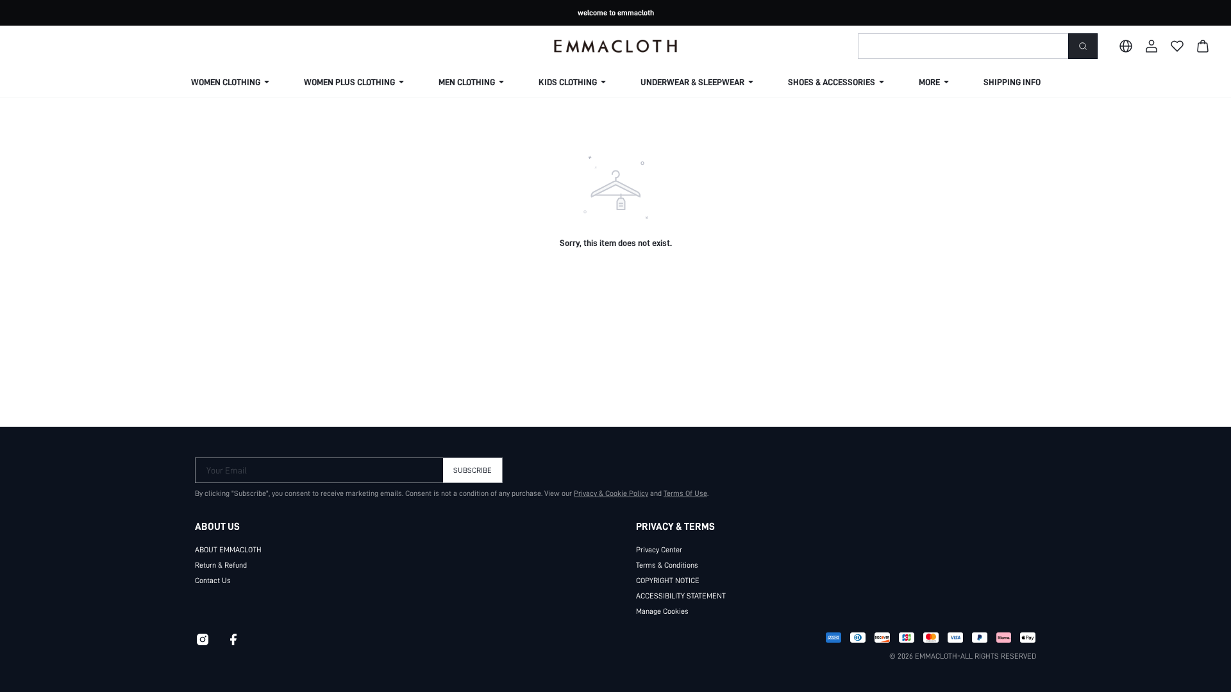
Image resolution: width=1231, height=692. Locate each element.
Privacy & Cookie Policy (611, 493)
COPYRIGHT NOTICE (667, 580)
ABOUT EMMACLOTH (228, 549)
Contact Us (213, 580)
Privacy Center (659, 549)
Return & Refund (221, 565)
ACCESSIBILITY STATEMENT (681, 595)
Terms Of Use (685, 493)
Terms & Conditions (667, 565)
